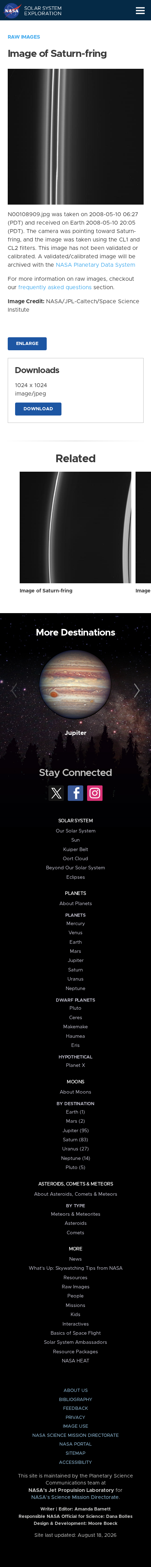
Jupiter (75, 733)
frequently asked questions (55, 287)
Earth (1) (75, 1112)
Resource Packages (75, 1351)
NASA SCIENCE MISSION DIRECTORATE (75, 1435)
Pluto (75, 1008)
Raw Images (24, 37)
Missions (75, 1305)
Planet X (75, 1065)
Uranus (75, 979)
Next (136, 691)
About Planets (75, 903)
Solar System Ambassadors (75, 1342)
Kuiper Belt (75, 849)
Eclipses (75, 877)
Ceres (75, 1017)
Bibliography (75, 1399)
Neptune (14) (75, 1158)
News (75, 1259)
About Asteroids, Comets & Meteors (75, 1194)
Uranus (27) (75, 1149)
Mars (75, 951)
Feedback (75, 1408)
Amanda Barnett (92, 1509)
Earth (76, 942)
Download (38, 409)
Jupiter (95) (76, 1130)
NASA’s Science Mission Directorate (75, 1497)
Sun (75, 840)
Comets (75, 1232)
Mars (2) (75, 1121)
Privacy (75, 1417)
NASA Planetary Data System (95, 265)
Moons (75, 1082)
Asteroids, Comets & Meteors (75, 1184)
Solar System (75, 820)
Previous (15, 691)
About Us (76, 1390)
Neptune (75, 988)
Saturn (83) (75, 1139)
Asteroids (76, 1223)
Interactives (76, 1324)
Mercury (75, 923)
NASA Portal (75, 1444)
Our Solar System (76, 831)
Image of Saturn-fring (46, 591)
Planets (75, 893)
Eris (75, 1045)
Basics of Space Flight (76, 1333)
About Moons (75, 1092)
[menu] (140, 11)
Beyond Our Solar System (75, 867)
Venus (75, 932)
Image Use (75, 1426)
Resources (75, 1277)
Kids (75, 1314)
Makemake (75, 1026)
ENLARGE (27, 343)
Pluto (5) (75, 1167)
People (75, 1296)
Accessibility (75, 1462)
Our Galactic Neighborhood (39, 27)
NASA (9, 10)
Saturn (75, 970)
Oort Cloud (75, 858)
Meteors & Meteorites (75, 1214)
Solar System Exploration (39, 10)
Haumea (75, 1036)
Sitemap (75, 1453)
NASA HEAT (76, 1361)
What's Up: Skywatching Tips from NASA (76, 1268)
